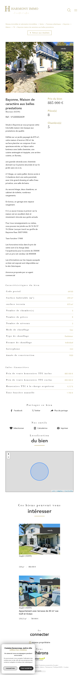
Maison (8, 27)
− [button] (8, 457)
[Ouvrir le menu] (75, 10)
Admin (42, 667)
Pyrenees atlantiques (53, 24)
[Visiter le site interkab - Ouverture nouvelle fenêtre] (39, 659)
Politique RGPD (57, 667)
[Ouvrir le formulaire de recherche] (69, 10)
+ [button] (8, 454)
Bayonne (66, 24)
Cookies (66, 667)
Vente (42, 24)
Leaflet (53, 491)
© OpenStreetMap (68, 491)
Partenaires (48, 667)
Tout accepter (26, 668)
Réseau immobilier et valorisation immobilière (21, 24)
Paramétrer (10, 668)
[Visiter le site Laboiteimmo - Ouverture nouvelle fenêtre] (39, 671)
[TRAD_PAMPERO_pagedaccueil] (21, 15)
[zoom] (39, 92)
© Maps (59, 491)
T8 (14, 27)
